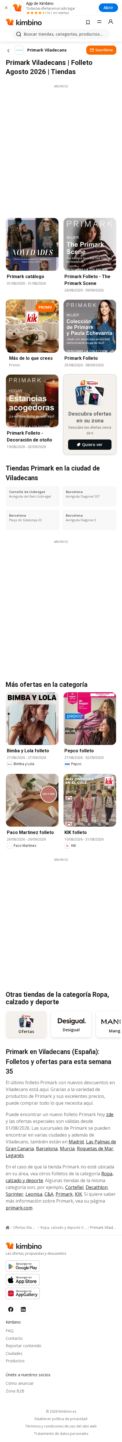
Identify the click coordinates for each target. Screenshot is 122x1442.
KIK (78, 1194)
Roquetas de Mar (95, 1148)
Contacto (14, 1338)
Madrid (76, 1142)
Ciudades (14, 1353)
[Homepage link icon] (7, 1227)
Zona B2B (15, 1391)
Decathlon (97, 1187)
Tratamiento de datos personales (61, 1433)
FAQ (10, 1330)
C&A (49, 1194)
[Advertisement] (61, 150)
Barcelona (47, 1148)
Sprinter (14, 1194)
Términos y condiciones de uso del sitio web (61, 1426)
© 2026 (61, 1411)
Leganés (15, 1155)
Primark (64, 1194)
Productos (15, 1360)
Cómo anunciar (20, 1383)
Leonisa (34, 1194)
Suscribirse (104, 50)
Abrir (108, 7)
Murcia (67, 1148)
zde (109, 1114)
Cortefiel (74, 1187)
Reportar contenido (23, 1345)
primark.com (19, 1208)
